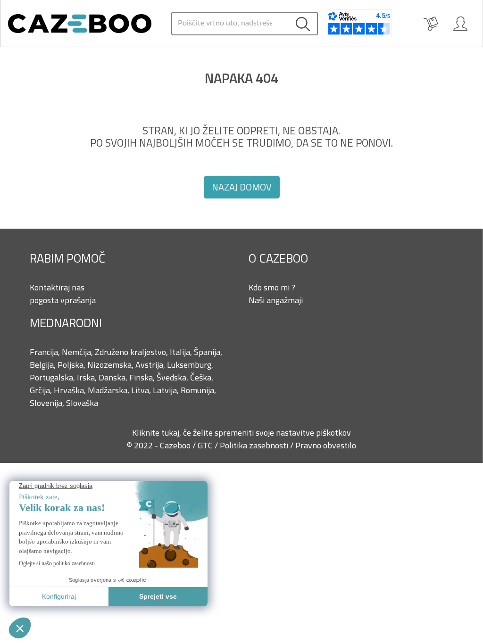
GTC (206, 445)
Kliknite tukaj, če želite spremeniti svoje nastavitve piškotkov (241, 432)
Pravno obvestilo (325, 445)
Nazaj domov (242, 187)
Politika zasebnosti (255, 445)
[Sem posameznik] (460, 23)
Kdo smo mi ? (272, 287)
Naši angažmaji (276, 300)
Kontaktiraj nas (57, 287)
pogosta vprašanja (63, 300)
